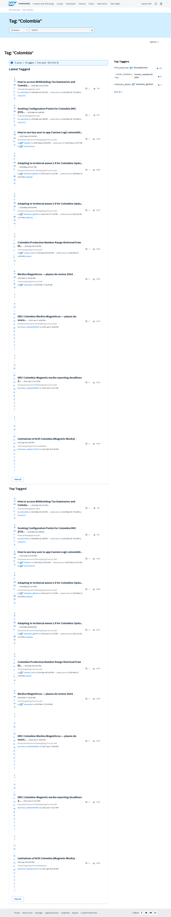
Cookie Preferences (89, 913)
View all (17, 479)
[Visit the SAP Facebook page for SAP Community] (142, 913)
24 (160, 68)
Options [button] (153, 42)
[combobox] (62, 30)
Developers (71, 4)
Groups (60, 4)
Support (75, 913)
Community (24, 4)
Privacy (17, 913)
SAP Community (14, 10)
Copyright (39, 913)
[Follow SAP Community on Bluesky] (146, 913)
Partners (82, 4)
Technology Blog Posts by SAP (30, 250)
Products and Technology (43, 4)
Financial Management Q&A (29, 89)
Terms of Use (27, 913)
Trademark (65, 913)
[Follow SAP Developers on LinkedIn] (155, 913)
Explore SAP (147, 4)
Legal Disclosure (51, 913)
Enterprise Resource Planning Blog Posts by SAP (37, 140)
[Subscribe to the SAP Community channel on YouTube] (151, 913)
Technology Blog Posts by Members (32, 446)
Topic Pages (115, 4)
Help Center (102, 4)
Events (91, 4)
